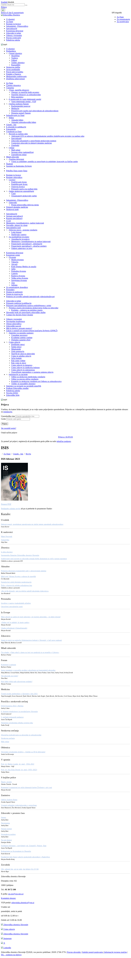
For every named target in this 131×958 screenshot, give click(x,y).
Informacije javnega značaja (115, 952)
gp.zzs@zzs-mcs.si (15, 894)
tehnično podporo (64, 441)
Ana (13, 283)
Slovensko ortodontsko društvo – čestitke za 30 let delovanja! (23, 752)
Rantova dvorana (18, 276)
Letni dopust (16, 232)
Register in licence (13, 24)
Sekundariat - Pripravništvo (17, 26)
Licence (12, 180)
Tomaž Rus (5, 540)
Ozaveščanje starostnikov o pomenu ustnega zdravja (32, 372)
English (4, 2)
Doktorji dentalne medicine (17, 207)
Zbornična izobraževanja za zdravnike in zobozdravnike (21, 735)
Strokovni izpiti (12, 209)
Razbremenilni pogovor (20, 106)
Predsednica (11, 51)
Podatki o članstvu (13, 74)
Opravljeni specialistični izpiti (12, 607)
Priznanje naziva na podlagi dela (24, 189)
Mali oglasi (15, 150)
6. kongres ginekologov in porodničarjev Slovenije (19, 712)
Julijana (14, 285)
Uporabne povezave (19, 335)
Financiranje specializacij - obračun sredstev (29, 246)
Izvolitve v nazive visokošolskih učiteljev (16, 603)
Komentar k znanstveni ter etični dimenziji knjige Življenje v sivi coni (26, 787)
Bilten (11, 118)
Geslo (3, 419)
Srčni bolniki (16, 358)
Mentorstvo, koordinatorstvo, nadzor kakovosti (25, 223)
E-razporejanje (18, 13)
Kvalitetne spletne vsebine (21, 337)
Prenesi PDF (6, 504)
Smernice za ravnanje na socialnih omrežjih (23, 386)
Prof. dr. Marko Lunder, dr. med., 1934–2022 (17, 764)
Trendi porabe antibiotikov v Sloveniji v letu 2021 (19, 694)
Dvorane (12, 257)
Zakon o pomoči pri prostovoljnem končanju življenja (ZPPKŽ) (32, 331)
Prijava (4, 7)
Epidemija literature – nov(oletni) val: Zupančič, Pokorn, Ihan (23, 846)
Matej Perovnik (6, 536)
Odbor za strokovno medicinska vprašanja (28, 377)
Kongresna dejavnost (14, 31)
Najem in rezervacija (14, 294)
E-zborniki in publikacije (16, 127)
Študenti (9, 164)
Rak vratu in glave (18, 363)
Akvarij (14, 264)
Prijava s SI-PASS (65, 437)
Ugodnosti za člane (14, 131)
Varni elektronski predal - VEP (23, 101)
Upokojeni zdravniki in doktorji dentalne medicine (31, 143)
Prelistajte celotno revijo (10, 509)
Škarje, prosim (6, 782)
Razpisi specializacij (14, 218)
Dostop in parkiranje (14, 292)
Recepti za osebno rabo (18, 134)
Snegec (3, 817)
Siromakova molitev (8, 834)
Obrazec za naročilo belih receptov (25, 92)
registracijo (7, 412)
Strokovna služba (13, 67)
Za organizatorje (123, 19)
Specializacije (11, 28)
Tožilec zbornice (18, 63)
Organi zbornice (15, 53)
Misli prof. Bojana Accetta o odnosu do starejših (18, 576)
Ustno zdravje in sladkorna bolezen (25, 367)
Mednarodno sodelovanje (16, 76)
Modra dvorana (17, 260)
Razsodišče (15, 65)
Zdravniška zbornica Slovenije (15, 925)
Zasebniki (15, 145)
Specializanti (16, 138)
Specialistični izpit (13, 228)
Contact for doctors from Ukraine (19, 315)
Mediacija (15, 108)
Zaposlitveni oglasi (18, 154)
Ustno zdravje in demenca (21, 365)
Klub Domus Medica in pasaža (23, 266)
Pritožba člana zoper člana (16, 171)
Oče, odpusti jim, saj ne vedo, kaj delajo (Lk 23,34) (20, 869)
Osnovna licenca (18, 187)
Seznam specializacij (14, 216)
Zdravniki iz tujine (13, 33)
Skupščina (15, 56)
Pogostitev (10, 290)
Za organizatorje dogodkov (17, 287)
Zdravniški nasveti (13, 326)
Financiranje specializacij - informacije (26, 244)
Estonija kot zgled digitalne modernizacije (16, 582)
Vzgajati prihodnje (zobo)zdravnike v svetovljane (19, 805)
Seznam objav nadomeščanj (22, 152)
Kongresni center (13, 255)
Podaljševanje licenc (19, 184)
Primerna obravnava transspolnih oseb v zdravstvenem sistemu (23, 571)
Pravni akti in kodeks (14, 72)
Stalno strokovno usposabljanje (21, 191)
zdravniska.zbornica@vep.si (22, 902)
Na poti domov (6, 840)
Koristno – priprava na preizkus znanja (26, 310)
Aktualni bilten (17, 120)
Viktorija (14, 262)
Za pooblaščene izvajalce (19, 237)
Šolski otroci (16, 347)
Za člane (120, 17)
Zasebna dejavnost (16, 159)
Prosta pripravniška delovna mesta (25, 205)
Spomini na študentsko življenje (19, 166)
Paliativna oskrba (13, 40)
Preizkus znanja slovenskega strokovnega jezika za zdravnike (33, 308)
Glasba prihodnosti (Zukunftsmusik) (14, 628)
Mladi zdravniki (12, 157)
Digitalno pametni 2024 (20, 340)
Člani (13, 193)
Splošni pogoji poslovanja (92, 952)
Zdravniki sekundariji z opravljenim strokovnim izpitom (33, 141)
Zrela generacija (17, 351)
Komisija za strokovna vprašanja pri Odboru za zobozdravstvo (36, 381)
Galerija (14, 273)
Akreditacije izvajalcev (20, 239)
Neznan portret (6, 829)
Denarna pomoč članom (21, 113)
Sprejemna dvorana (19, 280)
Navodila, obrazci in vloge (17, 225)
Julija (13, 269)
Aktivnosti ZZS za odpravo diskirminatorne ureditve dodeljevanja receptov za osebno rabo (47, 136)
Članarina (10, 88)
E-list (9, 13)
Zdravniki (13, 202)
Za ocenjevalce (123, 22)
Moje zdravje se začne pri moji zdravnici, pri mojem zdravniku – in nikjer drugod (30, 617)
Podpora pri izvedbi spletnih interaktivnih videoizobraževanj (30, 296)
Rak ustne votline (18, 361)
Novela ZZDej (12, 393)
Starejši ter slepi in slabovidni (23, 354)
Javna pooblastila (13, 69)
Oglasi (11, 148)
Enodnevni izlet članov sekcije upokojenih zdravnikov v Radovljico (25, 857)
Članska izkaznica (13, 85)
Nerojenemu (5, 823)
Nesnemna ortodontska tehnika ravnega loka (17, 723)
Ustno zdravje (14, 342)
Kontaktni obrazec (8, 898)
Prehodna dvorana (18, 271)
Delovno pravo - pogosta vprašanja (23, 230)
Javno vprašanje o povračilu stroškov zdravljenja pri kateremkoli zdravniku (28, 670)
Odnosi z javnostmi (14, 35)
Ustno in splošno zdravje (21, 356)
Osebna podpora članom (19, 104)
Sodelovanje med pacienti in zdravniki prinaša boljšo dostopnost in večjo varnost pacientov (34, 559)
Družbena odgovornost (15, 79)
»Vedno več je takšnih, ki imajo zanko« (15, 622)
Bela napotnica (17, 97)
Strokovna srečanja (8, 738)
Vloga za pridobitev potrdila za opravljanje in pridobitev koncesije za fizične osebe (44, 161)
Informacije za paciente (18, 374)
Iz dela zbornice (7, 552)
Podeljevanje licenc (19, 182)
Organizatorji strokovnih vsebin (24, 196)
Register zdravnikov (14, 177)
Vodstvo (14, 58)
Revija (28, 454)
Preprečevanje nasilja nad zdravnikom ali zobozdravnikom (34, 111)
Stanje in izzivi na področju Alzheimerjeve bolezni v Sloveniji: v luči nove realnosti (31, 640)
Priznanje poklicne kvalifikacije (18, 303)
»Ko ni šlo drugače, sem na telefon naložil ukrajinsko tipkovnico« (25, 591)
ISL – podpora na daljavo (11, 955)
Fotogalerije (11, 129)
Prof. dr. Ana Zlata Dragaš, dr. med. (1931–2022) (19, 770)
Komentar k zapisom (8, 665)
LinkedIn (7, 948)
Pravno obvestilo (74, 952)
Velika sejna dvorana (19, 278)
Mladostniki (16, 349)
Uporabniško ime (8, 416)
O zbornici (10, 19)
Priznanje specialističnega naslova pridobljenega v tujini (28, 305)
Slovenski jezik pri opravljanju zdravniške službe (26, 312)
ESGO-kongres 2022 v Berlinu (12, 706)
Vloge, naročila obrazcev (19, 90)
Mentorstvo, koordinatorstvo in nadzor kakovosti (31, 241)
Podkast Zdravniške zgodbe (17, 388)
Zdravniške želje (12, 395)
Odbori (14, 60)
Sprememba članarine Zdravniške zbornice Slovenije (20, 555)
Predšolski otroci (18, 344)
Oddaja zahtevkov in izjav (21, 248)
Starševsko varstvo (18, 234)
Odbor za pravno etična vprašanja (24, 379)
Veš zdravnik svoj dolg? (9, 676)
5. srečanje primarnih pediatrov (12, 717)
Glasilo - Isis (11, 125)
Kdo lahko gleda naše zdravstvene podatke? (16, 682)
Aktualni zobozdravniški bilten (23, 122)
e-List (8, 221)
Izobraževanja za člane (15, 115)
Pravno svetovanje (13, 38)
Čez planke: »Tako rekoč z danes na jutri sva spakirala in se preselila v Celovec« (30, 652)
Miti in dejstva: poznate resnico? (19, 328)
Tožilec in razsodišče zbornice (23, 384)
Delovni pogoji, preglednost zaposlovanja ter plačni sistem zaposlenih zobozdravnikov (32, 524)
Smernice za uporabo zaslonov (21, 333)
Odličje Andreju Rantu (9, 800)
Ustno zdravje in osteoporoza (23, 370)
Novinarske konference (15, 321)
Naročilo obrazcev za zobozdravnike (26, 95)
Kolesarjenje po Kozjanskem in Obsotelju (16, 851)
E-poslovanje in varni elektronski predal (25, 99)
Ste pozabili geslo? (8, 428)
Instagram (7, 938)
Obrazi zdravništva (13, 324)
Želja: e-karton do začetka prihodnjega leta (16, 585)
